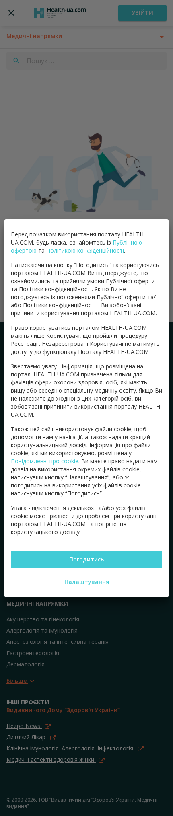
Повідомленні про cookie (44, 461)
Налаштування (86, 582)
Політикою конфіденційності (85, 250)
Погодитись (86, 559)
